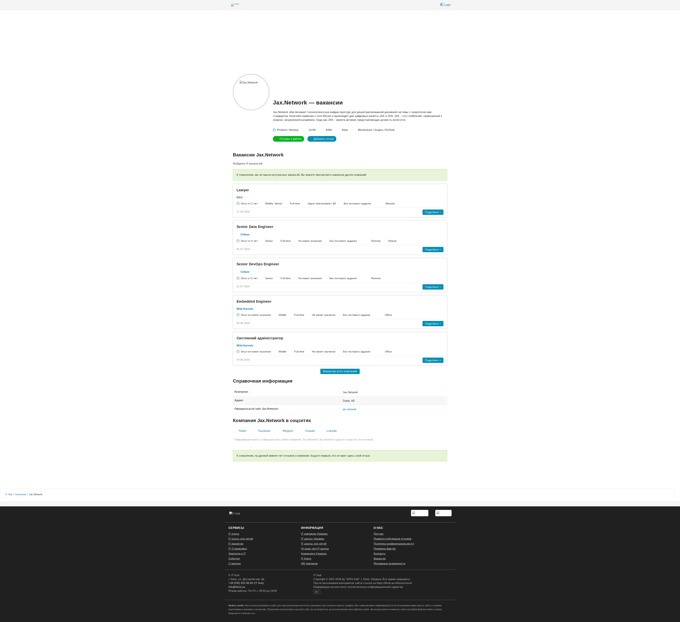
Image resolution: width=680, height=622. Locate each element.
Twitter (242, 430)
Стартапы (234, 563)
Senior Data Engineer (255, 227)
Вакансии (380, 558)
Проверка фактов (385, 548)
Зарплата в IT (237, 553)
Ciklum (245, 234)
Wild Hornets (245, 308)
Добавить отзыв (324, 138)
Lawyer (243, 190)
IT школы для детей (313, 543)
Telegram (287, 430)
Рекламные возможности (389, 563)
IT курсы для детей (240, 538)
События (234, 558)
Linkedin (332, 430)
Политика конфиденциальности (394, 543)
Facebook (264, 430)
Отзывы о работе (291, 138)
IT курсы (233, 533)
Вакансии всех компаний (340, 371)
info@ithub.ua (236, 586)
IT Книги (306, 558)
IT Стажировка (237, 548)
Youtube (310, 430)
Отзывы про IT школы (315, 548)
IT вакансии (235, 543)
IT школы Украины (312, 538)
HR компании (309, 563)
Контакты (380, 553)
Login (447, 4)
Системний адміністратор (260, 338)
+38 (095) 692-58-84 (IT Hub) (246, 582)
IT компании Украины (314, 533)
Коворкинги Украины (314, 553)
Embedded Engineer (254, 301)
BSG (240, 197)
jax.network (350, 409)
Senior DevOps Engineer (258, 264)
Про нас (379, 533)
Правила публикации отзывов (393, 538)
